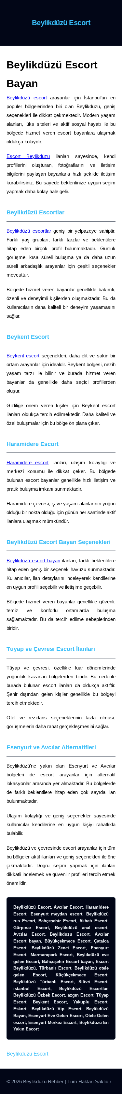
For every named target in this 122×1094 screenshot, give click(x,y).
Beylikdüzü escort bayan (33, 560)
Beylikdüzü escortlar (29, 231)
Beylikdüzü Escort (27, 1054)
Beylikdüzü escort (27, 97)
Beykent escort (23, 355)
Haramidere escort (27, 462)
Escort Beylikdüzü (28, 156)
